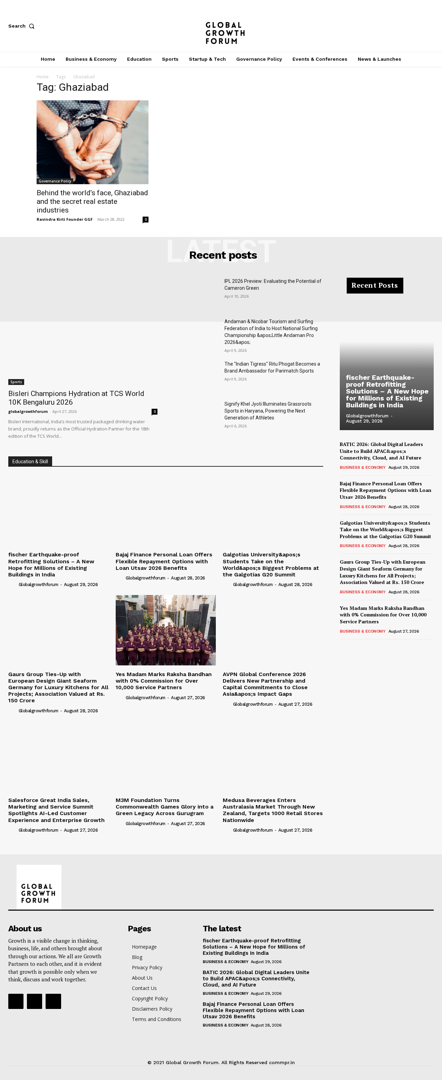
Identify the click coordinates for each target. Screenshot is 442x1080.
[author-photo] (12, 584)
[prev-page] (344, 649)
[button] (22, 26)
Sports (16, 381)
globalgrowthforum (28, 411)
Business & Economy (362, 467)
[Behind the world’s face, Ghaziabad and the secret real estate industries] (92, 142)
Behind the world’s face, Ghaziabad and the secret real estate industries (92, 201)
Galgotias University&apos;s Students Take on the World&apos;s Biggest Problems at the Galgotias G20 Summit (271, 564)
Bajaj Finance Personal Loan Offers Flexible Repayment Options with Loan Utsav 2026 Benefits (164, 561)
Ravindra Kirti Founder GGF (65, 219)
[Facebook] (384, 26)
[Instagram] (407, 26)
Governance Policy (55, 181)
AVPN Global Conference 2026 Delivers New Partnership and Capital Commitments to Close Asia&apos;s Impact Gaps (265, 684)
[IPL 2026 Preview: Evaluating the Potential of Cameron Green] (196, 293)
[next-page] (355, 649)
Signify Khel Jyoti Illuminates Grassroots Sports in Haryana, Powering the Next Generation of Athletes (267, 410)
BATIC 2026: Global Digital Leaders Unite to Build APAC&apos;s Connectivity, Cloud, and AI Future (381, 451)
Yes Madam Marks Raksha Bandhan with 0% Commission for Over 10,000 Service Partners (164, 681)
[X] (430, 26)
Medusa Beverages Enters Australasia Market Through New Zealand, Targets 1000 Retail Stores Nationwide (273, 810)
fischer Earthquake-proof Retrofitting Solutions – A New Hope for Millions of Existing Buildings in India (51, 564)
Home (43, 77)
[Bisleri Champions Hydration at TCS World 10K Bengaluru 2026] (82, 331)
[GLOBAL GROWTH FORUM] (221, 26)
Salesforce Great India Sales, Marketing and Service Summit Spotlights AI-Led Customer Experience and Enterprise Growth (56, 810)
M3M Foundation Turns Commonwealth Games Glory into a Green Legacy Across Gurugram (164, 806)
